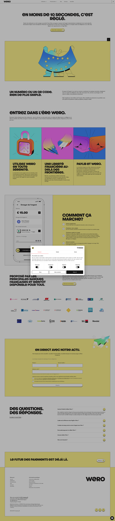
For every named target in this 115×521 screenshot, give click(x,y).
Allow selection (57, 272)
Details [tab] (57, 251)
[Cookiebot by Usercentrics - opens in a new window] (78, 248)
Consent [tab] (39, 251)
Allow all (75, 272)
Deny (40, 272)
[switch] (50, 267)
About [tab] (75, 251)
